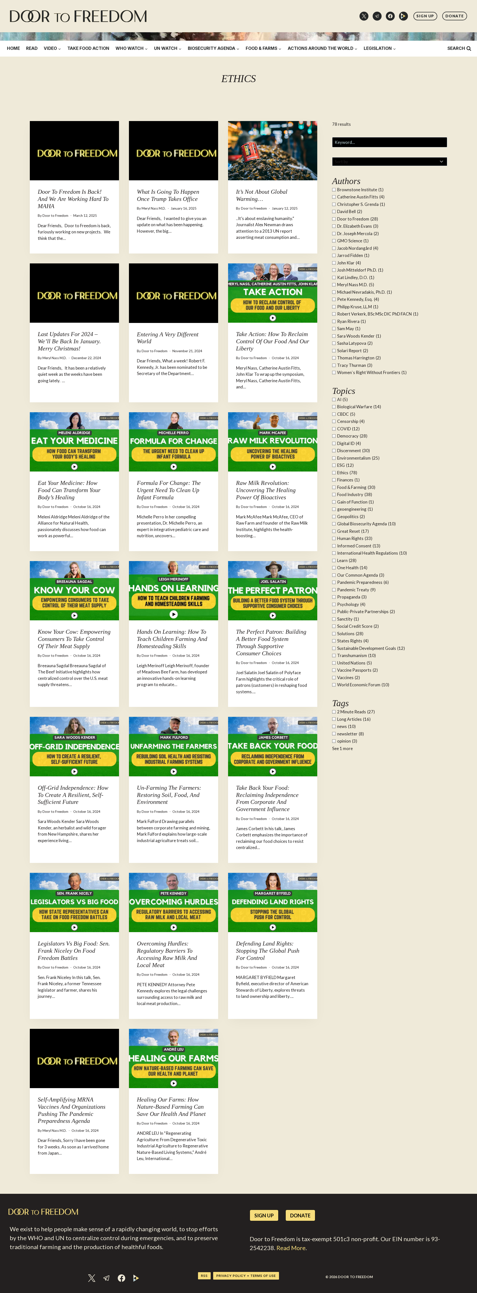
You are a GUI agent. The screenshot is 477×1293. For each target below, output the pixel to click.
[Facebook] (390, 16)
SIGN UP (425, 16)
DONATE (454, 16)
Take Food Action (88, 48)
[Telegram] (377, 16)
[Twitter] (363, 16)
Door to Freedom (55, 216)
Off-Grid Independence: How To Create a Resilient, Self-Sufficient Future (73, 795)
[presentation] (74, 150)
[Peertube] (403, 16)
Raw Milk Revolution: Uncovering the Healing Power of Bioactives (266, 490)
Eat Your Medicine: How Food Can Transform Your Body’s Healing (69, 490)
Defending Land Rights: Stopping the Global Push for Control (267, 950)
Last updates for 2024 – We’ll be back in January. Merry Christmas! (69, 341)
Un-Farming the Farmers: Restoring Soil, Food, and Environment (169, 795)
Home (13, 48)
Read (32, 48)
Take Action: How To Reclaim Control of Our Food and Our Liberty (272, 341)
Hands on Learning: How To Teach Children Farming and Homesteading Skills (172, 639)
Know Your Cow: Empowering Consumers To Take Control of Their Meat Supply (74, 639)
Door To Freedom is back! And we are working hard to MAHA (73, 199)
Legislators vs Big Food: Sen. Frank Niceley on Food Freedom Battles (74, 950)
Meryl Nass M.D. (154, 208)
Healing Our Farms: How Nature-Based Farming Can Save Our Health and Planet (171, 1106)
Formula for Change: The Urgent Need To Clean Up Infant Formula (169, 490)
